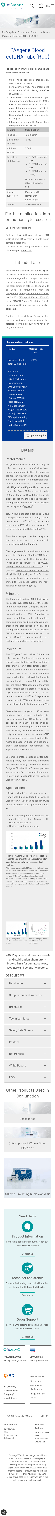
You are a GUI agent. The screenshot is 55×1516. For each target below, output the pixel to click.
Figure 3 (21, 491)
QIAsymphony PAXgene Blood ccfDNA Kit (27, 293)
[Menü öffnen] (52, 6)
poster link (19, 242)
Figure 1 (16, 487)
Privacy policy (37, 1376)
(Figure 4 (27, 506)
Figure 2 (29, 487)
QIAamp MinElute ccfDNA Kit (34, 297)
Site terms (35, 1380)
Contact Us (27, 1253)
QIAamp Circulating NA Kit (35, 301)
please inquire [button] (38, 435)
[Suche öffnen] (31, 6)
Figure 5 (32, 543)
